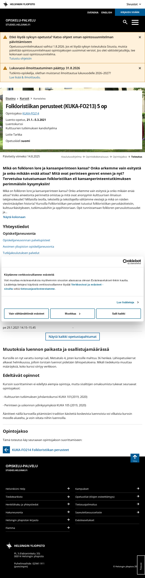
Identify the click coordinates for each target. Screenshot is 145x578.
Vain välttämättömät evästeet (26, 313)
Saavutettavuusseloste (88, 512)
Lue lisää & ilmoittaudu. (25, 77)
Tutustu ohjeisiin (20, 58)
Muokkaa (70, 313)
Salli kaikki (118, 313)
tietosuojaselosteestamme (38, 288)
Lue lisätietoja (125, 302)
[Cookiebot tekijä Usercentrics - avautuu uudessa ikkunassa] (125, 262)
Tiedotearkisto (14, 496)
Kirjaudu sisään (130, 12)
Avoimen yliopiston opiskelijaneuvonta (28, 246)
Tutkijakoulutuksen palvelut (21, 253)
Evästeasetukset (84, 520)
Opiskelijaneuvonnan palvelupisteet (26, 240)
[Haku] (125, 22)
